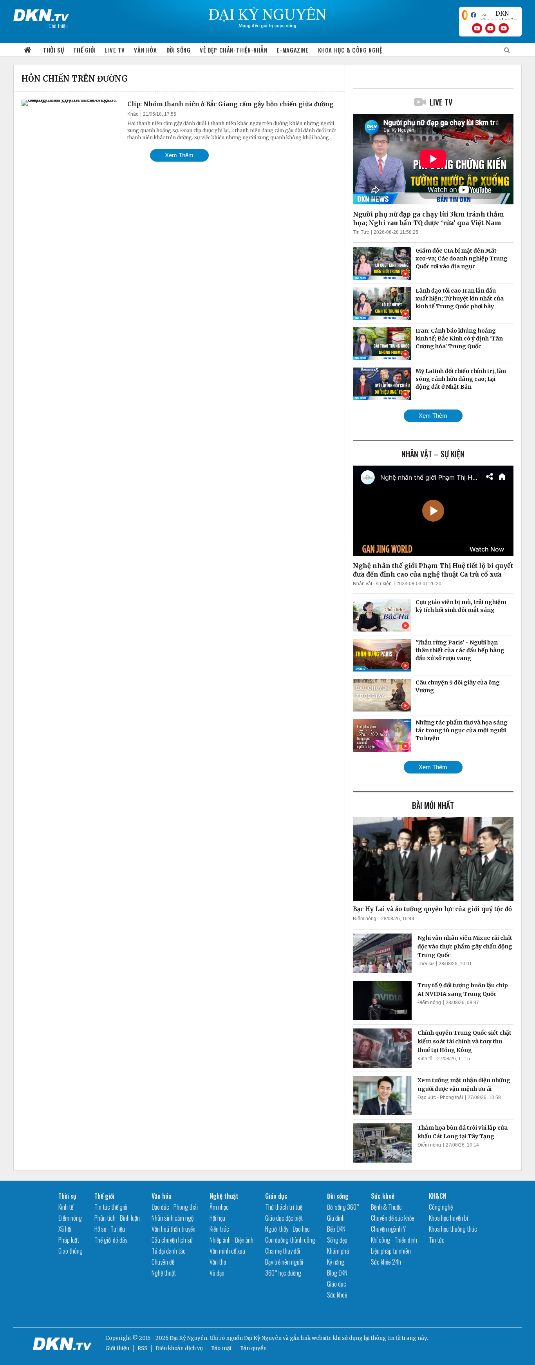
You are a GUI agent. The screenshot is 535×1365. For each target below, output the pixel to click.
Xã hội (64, 1229)
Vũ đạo (217, 1273)
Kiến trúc (219, 1229)
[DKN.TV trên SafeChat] (465, 15)
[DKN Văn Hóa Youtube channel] (504, 28)
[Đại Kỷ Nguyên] (41, 13)
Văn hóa (145, 50)
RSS (142, 1348)
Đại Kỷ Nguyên (263, 1338)
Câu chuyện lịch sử (172, 1240)
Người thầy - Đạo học (287, 1229)
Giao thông (70, 1251)
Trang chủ (28, 50)
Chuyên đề (163, 1262)
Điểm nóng (364, 918)
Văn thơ (218, 1262)
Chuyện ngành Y (388, 1229)
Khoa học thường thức (453, 1229)
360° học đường (283, 1273)
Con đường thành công (290, 1240)
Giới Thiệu (58, 26)
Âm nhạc (219, 1207)
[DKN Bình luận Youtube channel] (490, 28)
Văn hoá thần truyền (173, 1229)
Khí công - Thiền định (394, 1240)
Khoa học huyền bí (448, 1218)
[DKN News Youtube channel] (477, 28)
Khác (132, 114)
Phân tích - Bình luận (117, 1218)
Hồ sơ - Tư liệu (109, 1229)
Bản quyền (253, 1348)
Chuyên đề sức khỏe (392, 1218)
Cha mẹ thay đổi (282, 1251)
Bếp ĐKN (336, 1229)
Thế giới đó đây (110, 1240)
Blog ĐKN (337, 1273)
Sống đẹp (337, 1240)
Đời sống (178, 50)
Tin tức (437, 1240)
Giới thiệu (117, 1348)
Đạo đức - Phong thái (440, 1097)
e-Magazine (293, 50)
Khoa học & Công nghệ (350, 50)
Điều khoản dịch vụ (179, 1348)
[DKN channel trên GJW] (499, 15)
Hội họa (217, 1218)
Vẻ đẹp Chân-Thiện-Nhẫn (233, 50)
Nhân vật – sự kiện (433, 454)
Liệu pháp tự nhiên (391, 1251)
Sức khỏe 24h (386, 1262)
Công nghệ (441, 1207)
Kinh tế (425, 1058)
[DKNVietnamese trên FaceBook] (473, 15)
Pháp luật (68, 1240)
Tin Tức (361, 232)
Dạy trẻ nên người (284, 1262)
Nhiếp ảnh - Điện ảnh (231, 1240)
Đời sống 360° (343, 1207)
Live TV (115, 50)
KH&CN (437, 1196)
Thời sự (53, 50)
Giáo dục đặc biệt (284, 1218)
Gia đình (336, 1218)
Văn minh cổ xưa (227, 1251)
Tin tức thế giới (110, 1207)
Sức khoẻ (337, 1294)
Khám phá (338, 1251)
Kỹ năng (335, 1262)
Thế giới (84, 50)
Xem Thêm (179, 155)
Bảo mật (221, 1348)
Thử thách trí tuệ (283, 1207)
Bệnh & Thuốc (386, 1207)
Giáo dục (276, 1196)
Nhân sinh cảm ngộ (172, 1218)
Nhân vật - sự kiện (372, 583)
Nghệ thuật (164, 1273)
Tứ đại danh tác (169, 1251)
